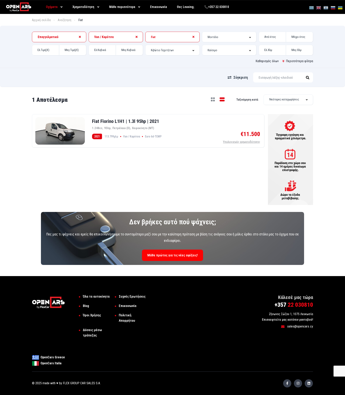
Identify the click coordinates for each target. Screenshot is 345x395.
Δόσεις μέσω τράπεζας (92, 332)
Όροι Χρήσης (92, 315)
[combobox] (59, 37)
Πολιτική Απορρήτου (127, 317)
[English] (318, 7)
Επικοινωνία (127, 306)
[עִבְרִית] (326, 7)
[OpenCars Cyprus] (18, 7)
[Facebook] (287, 383)
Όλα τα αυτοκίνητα (96, 296)
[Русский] (333, 7)
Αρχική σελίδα (41, 20)
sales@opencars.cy (299, 326)
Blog (86, 306)
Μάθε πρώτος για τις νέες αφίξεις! (172, 255)
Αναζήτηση (64, 20)
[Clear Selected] (79, 36)
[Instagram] (298, 383)
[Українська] (340, 7)
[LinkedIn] (309, 383)
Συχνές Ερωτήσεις (132, 296)
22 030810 (294, 304)
